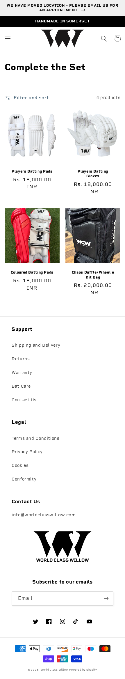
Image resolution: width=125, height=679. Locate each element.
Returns (21, 358)
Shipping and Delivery (36, 345)
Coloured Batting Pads (32, 272)
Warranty (22, 372)
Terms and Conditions (36, 438)
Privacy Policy (27, 451)
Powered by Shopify (83, 669)
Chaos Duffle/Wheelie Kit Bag (93, 274)
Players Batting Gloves (93, 173)
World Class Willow (54, 669)
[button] (7, 38)
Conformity (24, 479)
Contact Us (24, 400)
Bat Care (21, 386)
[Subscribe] (106, 598)
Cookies (20, 465)
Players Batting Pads (32, 171)
